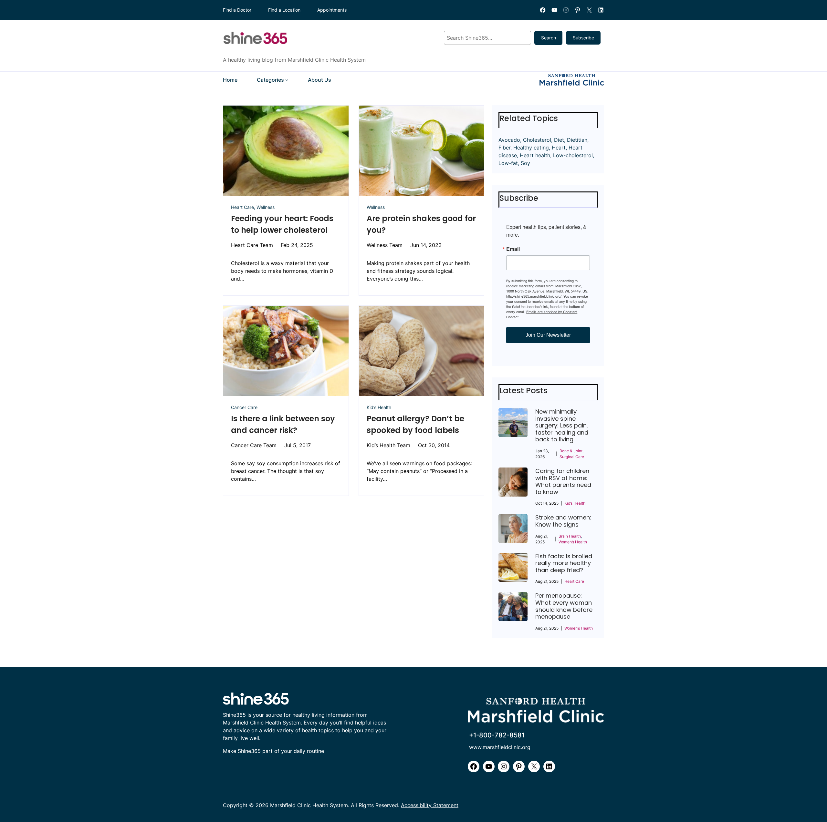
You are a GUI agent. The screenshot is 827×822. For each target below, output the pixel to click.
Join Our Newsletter (548, 335)
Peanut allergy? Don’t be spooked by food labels (415, 424)
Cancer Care (244, 407)
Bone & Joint (571, 450)
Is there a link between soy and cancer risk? (283, 424)
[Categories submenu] (286, 79)
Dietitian (577, 140)
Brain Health (570, 536)
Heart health (535, 155)
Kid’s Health (379, 407)
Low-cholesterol (573, 155)
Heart (559, 147)
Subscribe (583, 37)
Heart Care (242, 207)
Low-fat (508, 163)
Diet (559, 140)
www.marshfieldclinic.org (499, 747)
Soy (525, 163)
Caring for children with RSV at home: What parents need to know (563, 481)
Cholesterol (537, 140)
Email (513, 249)
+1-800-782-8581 (497, 735)
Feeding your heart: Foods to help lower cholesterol (282, 224)
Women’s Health (573, 541)
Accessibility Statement (429, 805)
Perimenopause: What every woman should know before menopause (563, 606)
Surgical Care (572, 456)
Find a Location (284, 10)
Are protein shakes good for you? (421, 224)
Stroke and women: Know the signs (563, 521)
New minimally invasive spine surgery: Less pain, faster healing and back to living (561, 425)
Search (548, 37)
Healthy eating (531, 147)
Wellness (265, 207)
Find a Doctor (237, 10)
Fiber (504, 147)
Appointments (332, 10)
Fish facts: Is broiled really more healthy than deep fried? (563, 563)
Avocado (509, 140)
